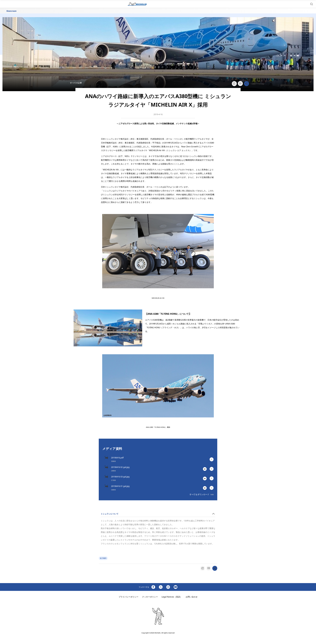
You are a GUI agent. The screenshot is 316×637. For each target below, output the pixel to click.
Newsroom (11, 11)
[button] (311, 4)
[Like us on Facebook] (153, 587)
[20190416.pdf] (212, 459)
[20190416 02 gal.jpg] (212, 469)
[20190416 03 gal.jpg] (212, 478)
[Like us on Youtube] (175, 587)
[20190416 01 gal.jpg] (212, 488)
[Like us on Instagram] (168, 587)
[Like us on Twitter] (161, 587)
